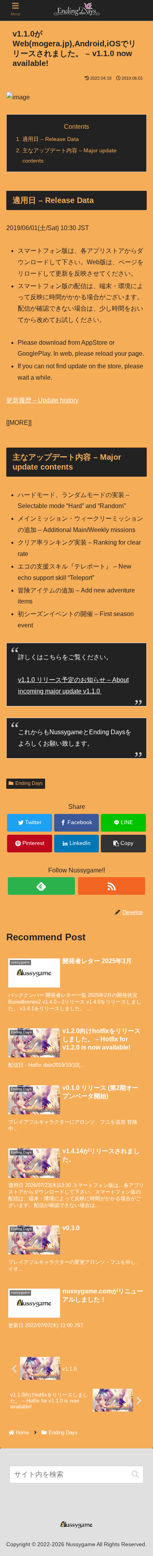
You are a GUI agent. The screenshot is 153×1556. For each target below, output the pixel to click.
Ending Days (29, 783)
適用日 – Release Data (50, 139)
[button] (135, 1474)
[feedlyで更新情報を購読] (41, 886)
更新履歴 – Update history (42, 400)
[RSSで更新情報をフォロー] (112, 886)
